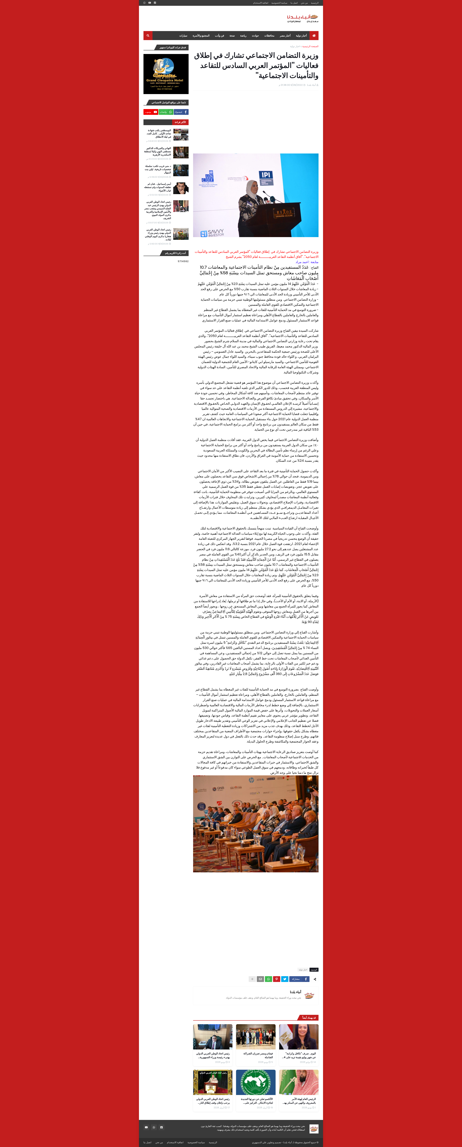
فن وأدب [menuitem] (219, 35)
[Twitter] (284, 979)
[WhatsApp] (268, 979)
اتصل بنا (294, 2)
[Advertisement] (209, 18)
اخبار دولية (295, 46)
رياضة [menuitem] (243, 35)
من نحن (304, 2)
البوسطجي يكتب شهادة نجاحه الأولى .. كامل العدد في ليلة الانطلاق (159, 133)
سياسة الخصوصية (279, 2)
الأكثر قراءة (180, 122)
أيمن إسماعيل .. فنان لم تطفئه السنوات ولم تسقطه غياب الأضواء (157, 187)
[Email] (260, 979)
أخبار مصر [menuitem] (285, 35)
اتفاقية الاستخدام (260, 2)
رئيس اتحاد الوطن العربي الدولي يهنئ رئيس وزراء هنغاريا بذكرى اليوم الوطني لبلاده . (158, 234)
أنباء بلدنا (295, 992)
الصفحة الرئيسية (310, 46)
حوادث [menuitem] (255, 35)
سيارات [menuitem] (183, 35)
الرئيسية (315, 2)
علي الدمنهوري (259, 1142)
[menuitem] (314, 35)
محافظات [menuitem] (269, 35)
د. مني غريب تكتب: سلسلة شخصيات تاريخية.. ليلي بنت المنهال (158, 169)
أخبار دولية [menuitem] (301, 35)
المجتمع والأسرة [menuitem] (201, 35)
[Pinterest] (276, 979)
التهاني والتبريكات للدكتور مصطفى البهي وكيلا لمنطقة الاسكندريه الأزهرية (157, 151)
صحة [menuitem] (232, 35)
